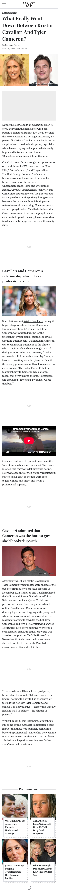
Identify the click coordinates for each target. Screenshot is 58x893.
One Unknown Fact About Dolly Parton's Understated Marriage (14, 827)
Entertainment (9, 13)
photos (30, 584)
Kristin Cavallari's (25, 140)
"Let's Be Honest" (36, 635)
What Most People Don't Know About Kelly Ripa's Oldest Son (42, 870)
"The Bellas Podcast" (29, 368)
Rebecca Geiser (12, 45)
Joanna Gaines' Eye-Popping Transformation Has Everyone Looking (15, 871)
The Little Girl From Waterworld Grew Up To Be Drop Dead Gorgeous (42, 827)
